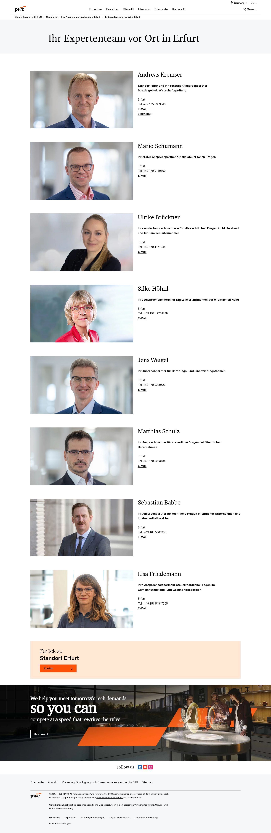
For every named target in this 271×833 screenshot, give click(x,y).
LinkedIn (144, 114)
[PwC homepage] (20, 8)
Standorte (51, 17)
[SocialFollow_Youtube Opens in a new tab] (145, 768)
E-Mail (142, 109)
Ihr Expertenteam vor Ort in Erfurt (122, 17)
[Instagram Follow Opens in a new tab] (150, 768)
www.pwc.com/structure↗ (109, 797)
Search (251, 9)
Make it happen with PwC (28, 17)
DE (252, 3)
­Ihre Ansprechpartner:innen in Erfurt (80, 17)
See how (39, 734)
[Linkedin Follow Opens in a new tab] (140, 768)
